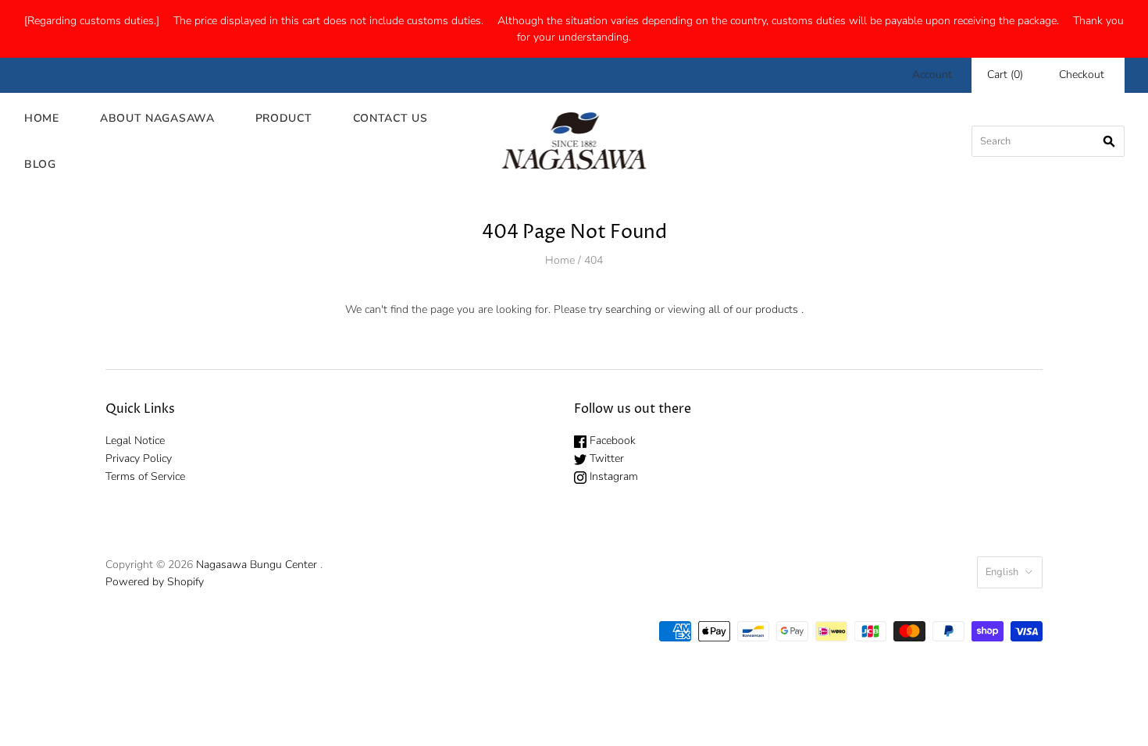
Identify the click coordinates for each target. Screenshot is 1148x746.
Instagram (612, 476)
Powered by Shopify (154, 581)
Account (932, 74)
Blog (40, 164)
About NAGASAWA (157, 118)
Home (41, 118)
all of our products (753, 309)
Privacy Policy (138, 458)
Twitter (605, 458)
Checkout (1081, 74)
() (1005, 74)
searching (628, 309)
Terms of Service (145, 476)
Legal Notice (135, 440)
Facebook (611, 440)
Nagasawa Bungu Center (256, 564)
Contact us (390, 118)
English (1002, 572)
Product (283, 118)
